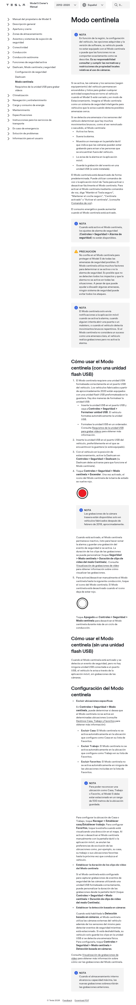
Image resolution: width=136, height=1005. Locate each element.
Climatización (20, 95)
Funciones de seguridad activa (30, 62)
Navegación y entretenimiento (30, 100)
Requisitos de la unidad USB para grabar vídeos (37, 88)
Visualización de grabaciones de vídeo (97, 565)
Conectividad (20, 47)
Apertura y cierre (22, 29)
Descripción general (24, 24)
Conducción (20, 52)
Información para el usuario (28, 138)
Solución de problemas (25, 133)
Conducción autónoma (25, 57)
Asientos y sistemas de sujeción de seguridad (32, 40)
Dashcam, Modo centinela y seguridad (34, 67)
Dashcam (20, 76)
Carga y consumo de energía (28, 105)
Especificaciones (22, 115)
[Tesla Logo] (15, 5)
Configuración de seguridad (30, 71)
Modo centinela (24, 81)
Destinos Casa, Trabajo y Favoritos (95, 721)
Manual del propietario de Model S (32, 19)
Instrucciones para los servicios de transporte (32, 122)
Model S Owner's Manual (39, 5)
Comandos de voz (81, 203)
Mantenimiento (21, 110)
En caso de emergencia (26, 128)
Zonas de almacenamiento (27, 33)
